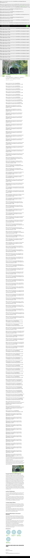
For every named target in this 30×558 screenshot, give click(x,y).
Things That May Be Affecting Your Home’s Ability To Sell (13, 553)
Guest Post (11, 80)
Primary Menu (29, 26)
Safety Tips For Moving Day (9, 550)
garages (15, 545)
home (17, 545)
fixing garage (8, 545)
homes (7, 546)
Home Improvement (21, 545)
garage (11, 545)
